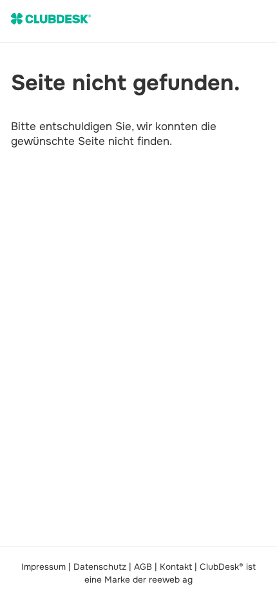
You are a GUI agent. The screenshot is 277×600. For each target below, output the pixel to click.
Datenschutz (99, 566)
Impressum (43, 566)
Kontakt (176, 566)
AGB (143, 566)
